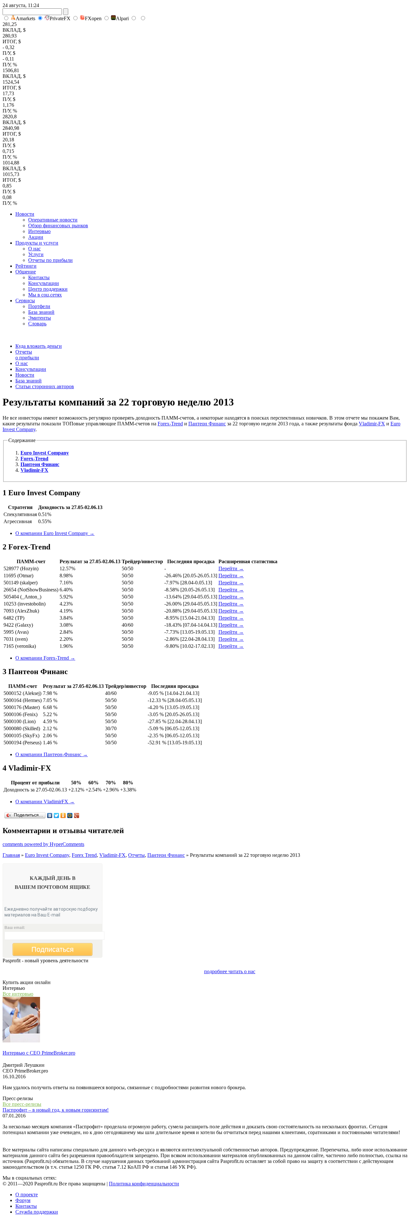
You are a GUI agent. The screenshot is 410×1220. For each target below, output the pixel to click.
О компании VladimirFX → (45, 801)
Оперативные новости (53, 219)
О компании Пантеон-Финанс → (51, 754)
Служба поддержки (36, 1212)
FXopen (93, 18)
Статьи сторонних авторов (44, 386)
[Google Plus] (76, 815)
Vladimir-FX (372, 423)
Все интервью (18, 994)
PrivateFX (60, 18)
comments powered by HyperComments (43, 844)
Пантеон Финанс (207, 423)
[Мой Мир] (70, 815)
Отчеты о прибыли (27, 354)
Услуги (36, 254)
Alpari (122, 18)
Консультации (43, 283)
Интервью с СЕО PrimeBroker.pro (39, 1053)
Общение (25, 271)
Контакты (39, 277)
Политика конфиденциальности (144, 1183)
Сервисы (25, 300)
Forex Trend (84, 855)
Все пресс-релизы (22, 1104)
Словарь (37, 323)
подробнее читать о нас (229, 971)
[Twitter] (56, 815)
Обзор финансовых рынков (58, 225)
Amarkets (25, 18)
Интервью (39, 231)
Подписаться (52, 949)
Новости (24, 214)
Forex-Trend (170, 423)
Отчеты (136, 855)
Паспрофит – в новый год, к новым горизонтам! (56, 1110)
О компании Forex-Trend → (45, 658)
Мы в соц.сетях (45, 294)
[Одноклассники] (63, 815)
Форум (22, 1200)
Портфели (39, 306)
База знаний (41, 312)
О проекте (26, 1194)
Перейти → (231, 568)
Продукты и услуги (36, 243)
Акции (35, 237)
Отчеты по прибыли (50, 260)
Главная (11, 855)
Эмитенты (39, 318)
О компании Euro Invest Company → (54, 533)
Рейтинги (26, 266)
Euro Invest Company (47, 855)
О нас (34, 248)
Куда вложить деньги (38, 346)
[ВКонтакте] (49, 815)
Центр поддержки (48, 289)
